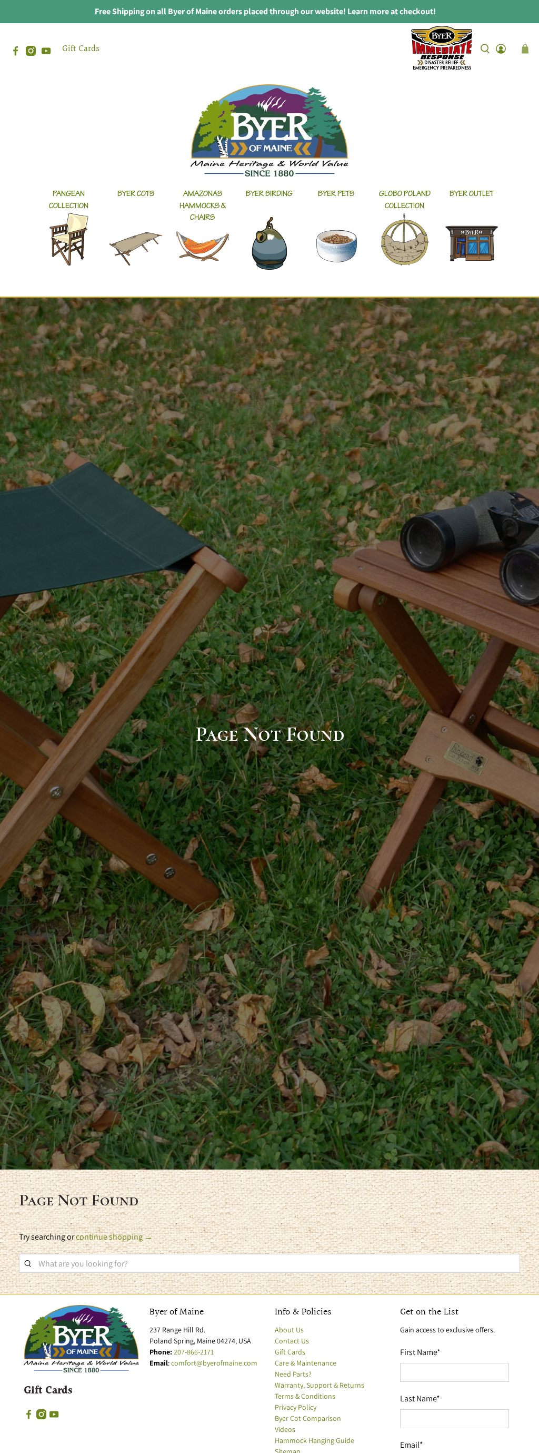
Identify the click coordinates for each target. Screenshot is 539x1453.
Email (411, 1444)
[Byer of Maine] (269, 130)
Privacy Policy (295, 1407)
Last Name (420, 1398)
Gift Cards (80, 49)
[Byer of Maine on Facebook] (18, 53)
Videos (285, 1429)
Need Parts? (293, 1374)
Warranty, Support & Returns (319, 1385)
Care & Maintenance (305, 1363)
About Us (289, 1329)
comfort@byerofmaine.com (214, 1363)
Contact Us (292, 1341)
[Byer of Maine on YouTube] (48, 53)
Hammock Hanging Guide (314, 1440)
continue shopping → (114, 1236)
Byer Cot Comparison (308, 1418)
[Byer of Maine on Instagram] (33, 53)
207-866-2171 (194, 1352)
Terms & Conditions (305, 1396)
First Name (420, 1352)
